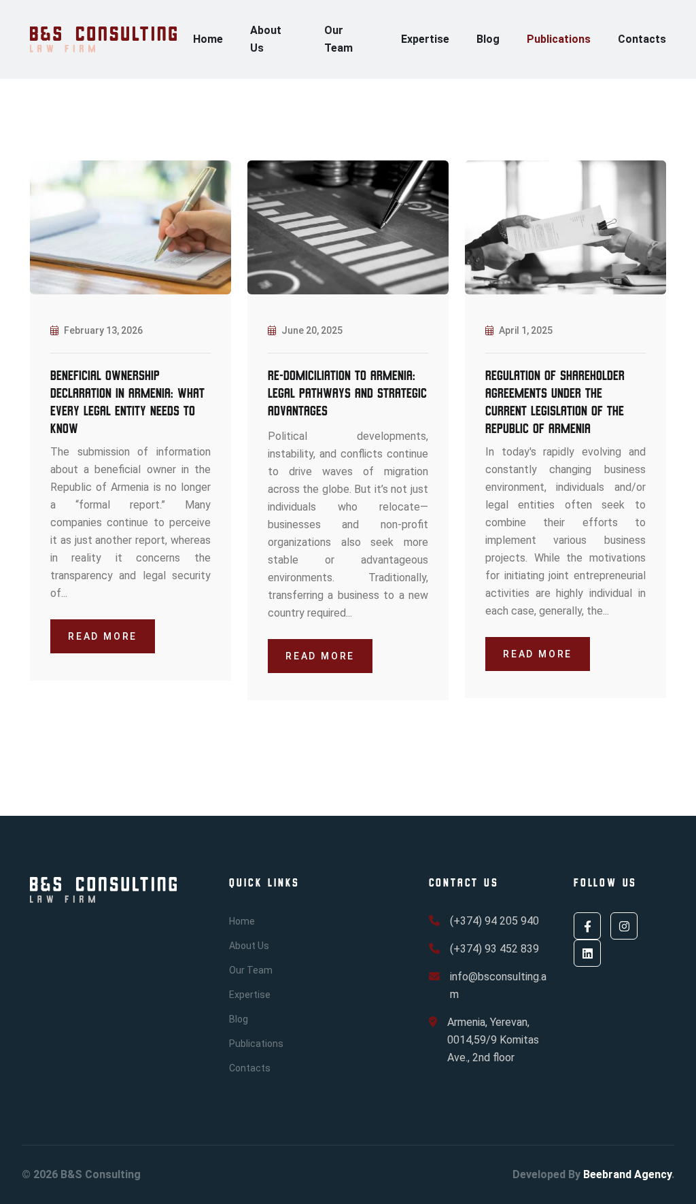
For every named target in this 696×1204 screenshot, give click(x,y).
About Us (265, 39)
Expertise (425, 39)
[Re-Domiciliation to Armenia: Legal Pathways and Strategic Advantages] (348, 226)
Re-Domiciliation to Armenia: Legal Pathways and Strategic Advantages (347, 393)
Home (208, 39)
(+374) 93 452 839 (494, 948)
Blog (488, 39)
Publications (559, 39)
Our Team (338, 39)
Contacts (642, 39)
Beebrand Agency (627, 1174)
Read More (102, 636)
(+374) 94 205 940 (494, 920)
